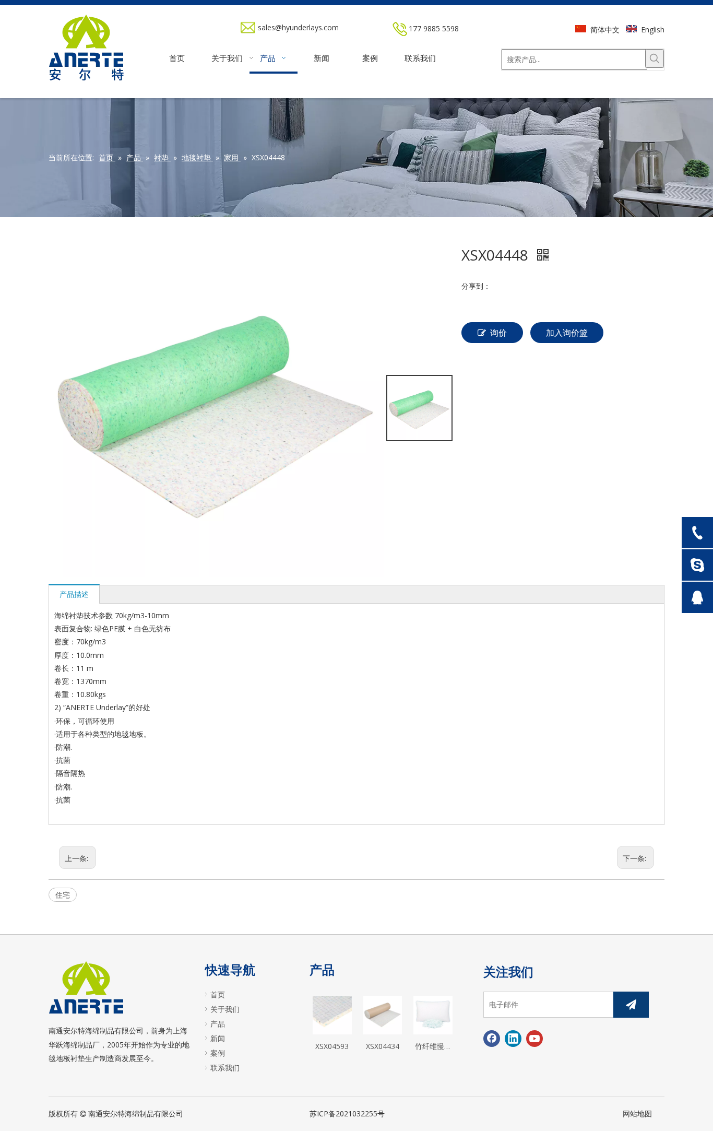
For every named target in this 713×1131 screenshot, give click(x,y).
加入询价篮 (567, 332)
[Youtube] (534, 1038)
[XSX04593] (332, 1014)
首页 (217, 994)
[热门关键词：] (654, 58)
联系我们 (225, 1068)
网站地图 (637, 1113)
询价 (498, 332)
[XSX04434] (382, 1014)
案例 (217, 1053)
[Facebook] (491, 1038)
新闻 (217, 1038)
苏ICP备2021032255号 (347, 1113)
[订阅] (631, 1005)
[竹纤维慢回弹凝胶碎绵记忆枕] (433, 1014)
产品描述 (74, 594)
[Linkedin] (513, 1038)
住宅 (62, 895)
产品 (217, 1024)
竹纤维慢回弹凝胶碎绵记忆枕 (433, 1047)
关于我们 (225, 1009)
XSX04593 (332, 1046)
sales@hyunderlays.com (298, 27)
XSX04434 (382, 1046)
